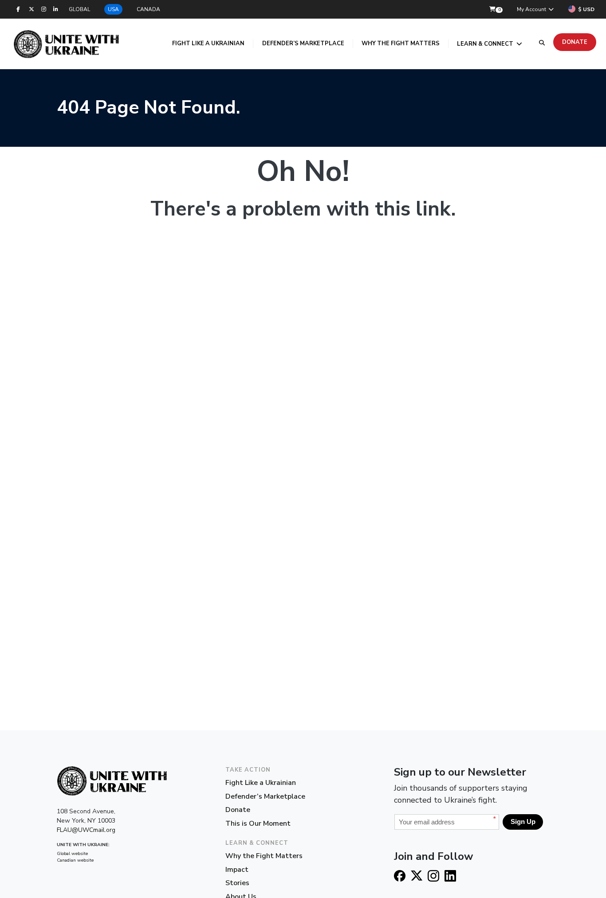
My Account (532, 9)
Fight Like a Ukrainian (208, 43)
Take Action (248, 770)
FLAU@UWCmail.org (86, 830)
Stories (237, 883)
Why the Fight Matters (401, 43)
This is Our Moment (258, 823)
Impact (236, 869)
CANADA (148, 9)
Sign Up (523, 821)
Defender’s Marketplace (303, 43)
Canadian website (75, 860)
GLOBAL (79, 9)
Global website (72, 854)
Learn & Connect (486, 44)
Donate (574, 42)
